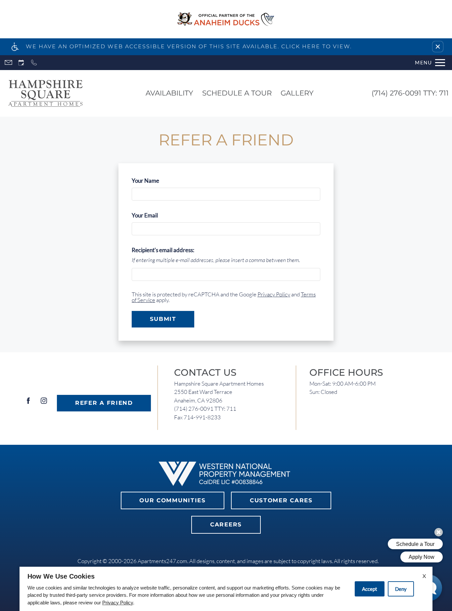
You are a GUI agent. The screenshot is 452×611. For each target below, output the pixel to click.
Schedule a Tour (237, 93)
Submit (163, 319)
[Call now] (34, 62)
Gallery (297, 93)
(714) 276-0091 (410, 93)
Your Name (156, 180)
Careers (226, 524)
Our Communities (172, 500)
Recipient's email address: (163, 250)
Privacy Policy (273, 294)
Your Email (155, 215)
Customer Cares (281, 500)
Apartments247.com (162, 560)
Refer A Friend (104, 403)
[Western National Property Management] (226, 474)
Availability (169, 93)
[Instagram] (44, 403)
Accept (369, 589)
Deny (401, 589)
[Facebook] (28, 403)
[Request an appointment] (21, 62)
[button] (437, 46)
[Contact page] (8, 62)
